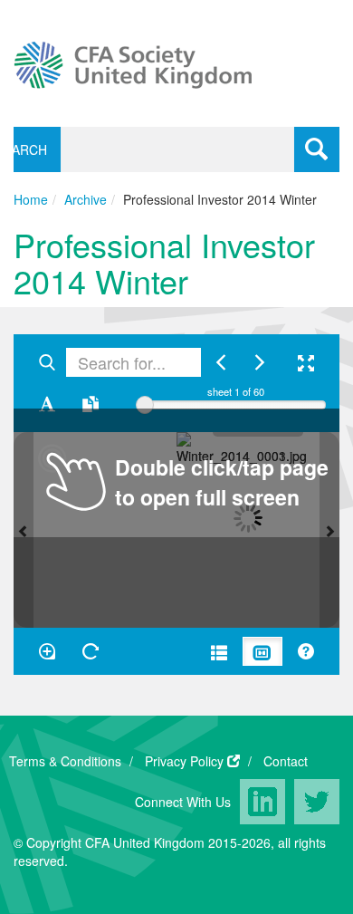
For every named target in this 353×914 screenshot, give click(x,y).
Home (31, 199)
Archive (85, 199)
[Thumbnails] (262, 651)
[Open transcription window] (90, 404)
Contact (285, 761)
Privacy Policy (184, 761)
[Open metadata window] (219, 651)
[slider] (145, 405)
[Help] (306, 651)
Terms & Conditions (65, 761)
